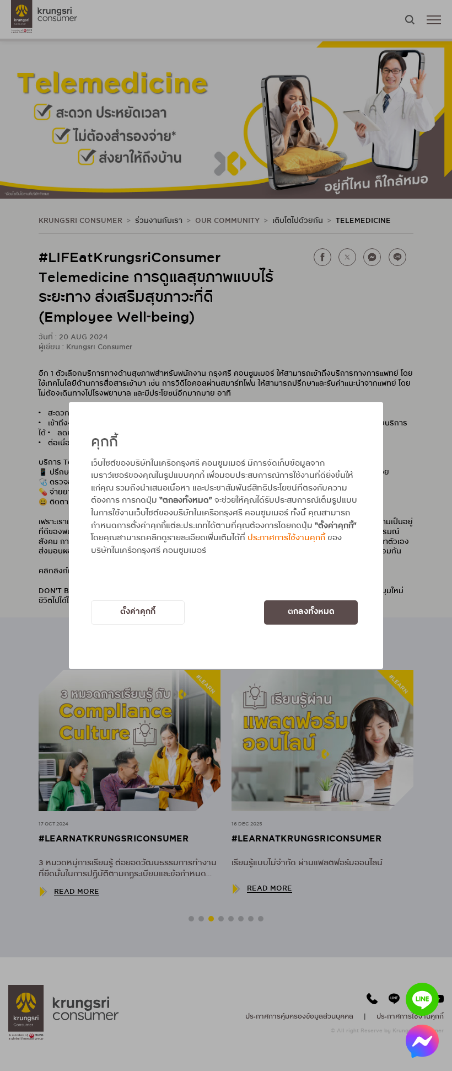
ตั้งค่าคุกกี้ (137, 612)
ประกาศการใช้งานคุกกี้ (286, 538)
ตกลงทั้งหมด (311, 612)
